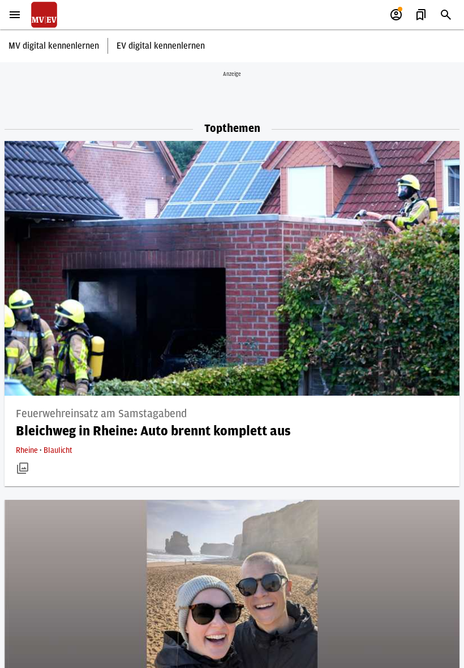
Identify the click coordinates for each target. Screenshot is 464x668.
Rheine (28, 451)
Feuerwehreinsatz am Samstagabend (101, 413)
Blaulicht (58, 451)
